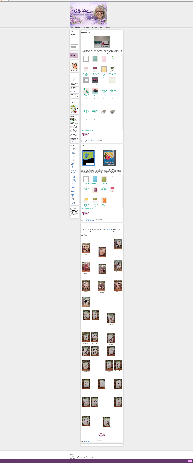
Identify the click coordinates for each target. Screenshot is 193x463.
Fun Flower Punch (103, 115)
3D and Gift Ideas (86, 27)
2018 (72, 157)
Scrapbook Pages (78, 27)
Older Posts (120, 444)
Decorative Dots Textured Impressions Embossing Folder (95, 194)
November (74, 166)
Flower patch (88, 220)
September (74, 170)
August (73, 172)
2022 (72, 152)
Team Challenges (94, 27)
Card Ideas (101, 27)
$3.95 (112, 85)
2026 (72, 146)
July (73, 173)
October (73, 168)
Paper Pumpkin (107, 27)
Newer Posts (83, 444)
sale (86, 441)
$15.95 (112, 116)
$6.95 (103, 75)
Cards (89, 141)
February (73, 195)
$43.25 (104, 190)
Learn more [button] (32, 461)
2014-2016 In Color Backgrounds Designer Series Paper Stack (103, 90)
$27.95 (86, 112)
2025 (72, 148)
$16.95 (104, 116)
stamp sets (89, 441)
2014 (72, 163)
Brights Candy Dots (86, 188)
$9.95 (95, 95)
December (74, 164)
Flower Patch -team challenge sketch (90, 147)
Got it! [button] (190, 461)
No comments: (92, 140)
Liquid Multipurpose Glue (86, 94)
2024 (72, 149)
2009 (72, 203)
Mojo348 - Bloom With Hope (73, 188)
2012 (72, 199)
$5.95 (112, 59)
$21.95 (104, 92)
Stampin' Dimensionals (112, 84)
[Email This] (97, 140)
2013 (72, 198)
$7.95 (95, 196)
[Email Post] (96, 140)
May (73, 191)
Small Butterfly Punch (112, 115)
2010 (72, 202)
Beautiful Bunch (85, 32)
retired (84, 441)
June (73, 175)
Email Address (73, 38)
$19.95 (95, 112)
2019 (72, 156)
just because (92, 141)
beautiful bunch (86, 141)
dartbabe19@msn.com (109, 229)
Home (72, 27)
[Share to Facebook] (100, 140)
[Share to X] (99, 140)
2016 (72, 160)
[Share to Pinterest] (101, 140)
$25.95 (112, 91)
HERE (74, 91)
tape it (96, 141)
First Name (72, 41)
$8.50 (86, 185)
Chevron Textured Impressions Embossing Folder (103, 205)
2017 (72, 159)
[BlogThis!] (98, 140)
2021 (72, 153)
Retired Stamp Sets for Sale (88, 226)
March (73, 194)
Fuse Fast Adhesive (95, 94)
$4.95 (103, 80)
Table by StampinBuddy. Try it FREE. (87, 130)
